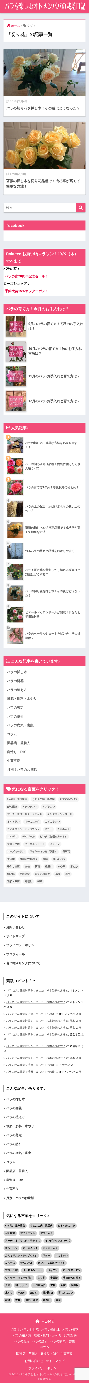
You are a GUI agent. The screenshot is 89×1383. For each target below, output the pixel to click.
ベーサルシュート (35, 844)
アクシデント (29, 806)
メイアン (55, 844)
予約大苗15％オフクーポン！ (26, 291)
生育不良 (13, 760)
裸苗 (67, 873)
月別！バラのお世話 (22, 769)
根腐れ (49, 866)
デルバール (28, 836)
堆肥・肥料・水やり (22, 698)
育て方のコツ (42, 873)
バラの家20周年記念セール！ (26, 276)
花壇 (57, 873)
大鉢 (45, 858)
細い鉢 (11, 873)
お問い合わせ (15, 927)
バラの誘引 (15, 716)
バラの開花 (15, 681)
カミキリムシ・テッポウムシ (23, 829)
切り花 (66, 851)
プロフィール (15, 954)
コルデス (12, 836)
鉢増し (28, 881)
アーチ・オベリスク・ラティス (24, 814)
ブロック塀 (13, 844)
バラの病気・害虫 (20, 725)
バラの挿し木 (17, 672)
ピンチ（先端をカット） (53, 836)
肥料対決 (25, 873)
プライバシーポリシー (21, 945)
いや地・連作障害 (17, 799)
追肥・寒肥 (13, 881)
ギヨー (48, 829)
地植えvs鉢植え (29, 858)
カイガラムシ (52, 821)
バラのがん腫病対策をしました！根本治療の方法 (35, 990)
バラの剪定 (15, 707)
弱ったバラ (59, 858)
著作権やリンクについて (23, 963)
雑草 (39, 881)
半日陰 (11, 858)
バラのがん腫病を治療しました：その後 (30, 1014)
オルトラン (13, 821)
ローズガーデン (16, 851)
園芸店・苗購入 (18, 743)
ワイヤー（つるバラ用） (43, 851)
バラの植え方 (17, 690)
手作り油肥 (13, 866)
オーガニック (32, 821)
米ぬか (74, 866)
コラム (12, 734)
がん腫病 (12, 806)
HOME (47, 1321)
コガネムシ (63, 829)
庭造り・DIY (16, 752)
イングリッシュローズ (59, 814)
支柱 (27, 866)
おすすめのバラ (68, 799)
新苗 (37, 866)
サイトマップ (15, 936)
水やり (61, 866)
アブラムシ (48, 806)
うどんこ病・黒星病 (43, 799)
